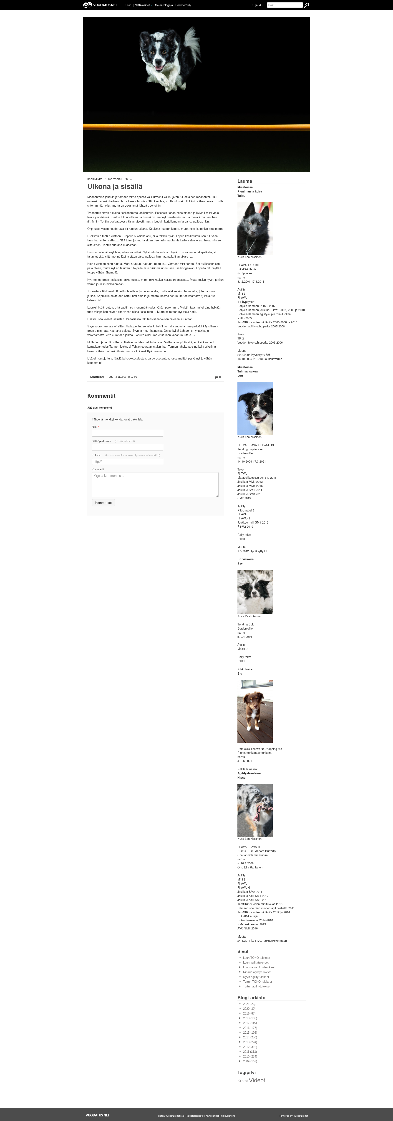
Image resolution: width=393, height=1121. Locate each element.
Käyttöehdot (212, 1115)
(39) (249, 1008)
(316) (250, 1047)
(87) (249, 1013)
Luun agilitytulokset (256, 962)
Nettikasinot (142, 5)
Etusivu (127, 5)
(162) (250, 1061)
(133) (250, 1018)
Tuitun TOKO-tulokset (257, 981)
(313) (250, 1051)
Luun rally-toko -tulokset (259, 967)
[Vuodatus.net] (98, 1115)
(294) (250, 1042)
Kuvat (242, 1081)
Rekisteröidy (183, 5)
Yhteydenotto (228, 1115)
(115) (250, 1023)
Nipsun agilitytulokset (257, 972)
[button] (152, 5)
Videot (257, 1080)
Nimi (95, 427)
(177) (250, 1028)
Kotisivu (126, 455)
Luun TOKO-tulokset (256, 957)
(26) (249, 1004)
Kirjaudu (257, 5)
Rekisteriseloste (195, 1115)
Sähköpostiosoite (113, 441)
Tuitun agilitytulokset (256, 986)
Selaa (164, 5)
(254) (250, 1056)
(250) (250, 1037)
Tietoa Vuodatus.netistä (171, 1115)
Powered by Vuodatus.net (294, 1115)
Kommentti (98, 469)
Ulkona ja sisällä (114, 186)
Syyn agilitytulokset (256, 977)
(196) (250, 1032)
